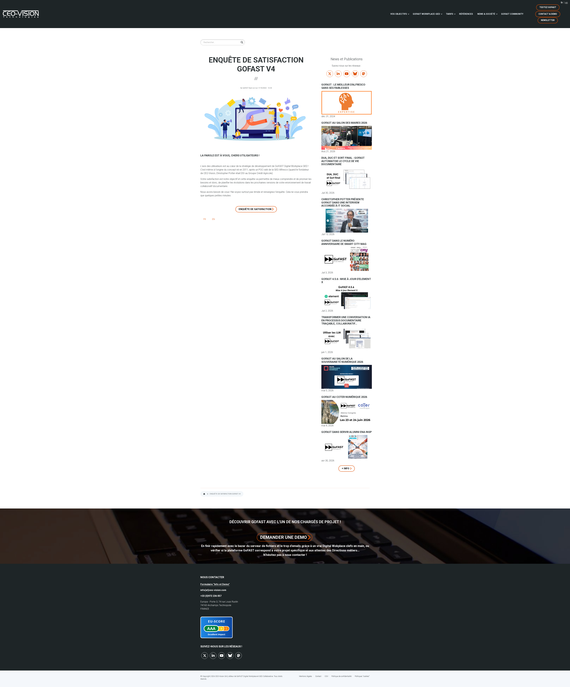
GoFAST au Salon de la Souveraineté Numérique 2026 (342, 360)
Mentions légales (305, 676)
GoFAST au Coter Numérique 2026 (344, 396)
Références (466, 14)
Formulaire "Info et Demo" (215, 584)
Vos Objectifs (398, 14)
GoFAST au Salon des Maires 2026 (344, 122)
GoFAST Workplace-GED (426, 14)
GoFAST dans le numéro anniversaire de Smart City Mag (343, 242)
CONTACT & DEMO (548, 14)
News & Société (486, 14)
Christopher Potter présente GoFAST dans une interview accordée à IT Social (342, 202)
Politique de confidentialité (341, 676)
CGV (326, 676)
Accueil (204, 494)
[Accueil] (20, 14)
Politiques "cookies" (362, 676)
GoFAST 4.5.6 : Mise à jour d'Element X (346, 280)
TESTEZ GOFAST (547, 7)
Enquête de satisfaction (255, 209)
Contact (318, 676)
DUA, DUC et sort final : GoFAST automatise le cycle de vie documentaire (343, 161)
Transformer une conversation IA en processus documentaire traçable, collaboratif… (345, 320)
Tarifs (449, 14)
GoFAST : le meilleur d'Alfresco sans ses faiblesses (343, 86)
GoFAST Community (512, 14)
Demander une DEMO (283, 537)
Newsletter (548, 20)
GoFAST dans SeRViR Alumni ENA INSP (346, 431)
